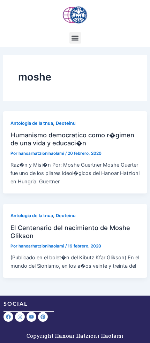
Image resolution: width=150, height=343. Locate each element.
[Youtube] (31, 317)
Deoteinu (66, 123)
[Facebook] (8, 317)
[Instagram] (20, 317)
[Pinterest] (43, 317)
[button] (75, 38)
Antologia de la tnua (31, 123)
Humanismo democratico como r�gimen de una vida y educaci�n (72, 138)
